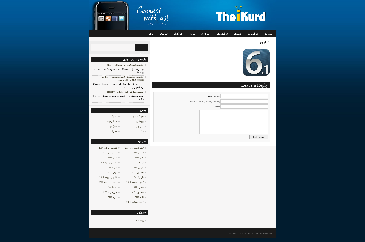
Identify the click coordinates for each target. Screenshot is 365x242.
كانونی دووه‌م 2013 (108, 162)
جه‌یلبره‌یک (253, 33)
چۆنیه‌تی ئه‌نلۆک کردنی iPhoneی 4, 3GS (125, 65)
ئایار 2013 (139, 157)
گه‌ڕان (141, 53)
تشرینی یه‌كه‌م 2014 (108, 147)
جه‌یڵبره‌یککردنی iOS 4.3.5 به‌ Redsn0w (125, 91)
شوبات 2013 (138, 162)
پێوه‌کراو (178, 33)
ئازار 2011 (112, 197)
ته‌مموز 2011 (138, 192)
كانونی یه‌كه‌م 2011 (135, 182)
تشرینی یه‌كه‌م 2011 (108, 182)
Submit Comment (259, 137)
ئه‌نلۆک (237, 33)
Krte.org (140, 220)
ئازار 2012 (139, 177)
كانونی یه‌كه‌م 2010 (135, 202)
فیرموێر (164, 33)
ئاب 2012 (112, 167)
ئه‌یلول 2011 (138, 187)
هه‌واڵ (192, 33)
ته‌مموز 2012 (138, 172)
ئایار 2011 (139, 197)
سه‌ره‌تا (268, 33)
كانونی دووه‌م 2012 (108, 177)
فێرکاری (205, 33)
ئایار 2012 (112, 172)
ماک (151, 33)
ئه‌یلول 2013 (138, 152)
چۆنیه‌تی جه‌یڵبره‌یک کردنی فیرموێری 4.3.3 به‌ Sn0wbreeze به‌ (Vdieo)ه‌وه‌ (123, 78)
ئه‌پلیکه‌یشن (222, 33)
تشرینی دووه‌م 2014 (134, 147)
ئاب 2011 (112, 187)
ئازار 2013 (112, 157)
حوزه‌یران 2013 (110, 152)
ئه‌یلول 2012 (138, 167)
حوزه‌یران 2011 (110, 192)
